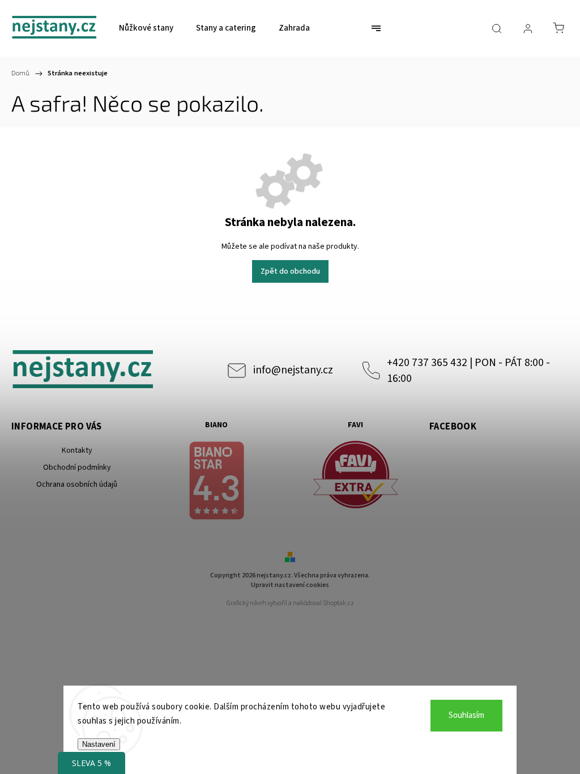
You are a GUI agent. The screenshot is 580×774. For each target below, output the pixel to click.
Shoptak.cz (338, 603)
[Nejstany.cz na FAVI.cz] (355, 476)
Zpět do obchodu (290, 271)
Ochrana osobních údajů (76, 484)
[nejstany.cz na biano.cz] (216, 482)
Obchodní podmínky (77, 467)
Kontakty (77, 450)
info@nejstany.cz (293, 370)
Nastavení (99, 744)
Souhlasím (466, 715)
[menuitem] (146, 28)
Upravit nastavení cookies (290, 585)
